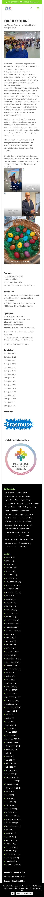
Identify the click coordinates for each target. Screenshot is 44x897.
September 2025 (12, 592)
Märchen (8, 518)
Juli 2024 (9, 634)
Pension (22, 518)
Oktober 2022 (11, 704)
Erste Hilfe (28, 503)
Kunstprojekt (9, 514)
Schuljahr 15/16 (10, 392)
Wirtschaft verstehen (11, 547)
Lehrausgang (29, 514)
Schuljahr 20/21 (10, 374)
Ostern (15, 518)
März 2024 (10, 648)
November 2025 (12, 585)
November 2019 (12, 819)
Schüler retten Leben (11, 529)
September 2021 (12, 746)
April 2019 (9, 840)
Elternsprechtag (10, 503)
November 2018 (12, 858)
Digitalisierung (25, 500)
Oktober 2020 (11, 784)
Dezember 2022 (12, 697)
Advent (19, 493)
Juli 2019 (9, 830)
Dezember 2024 (12, 620)
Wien (32, 539)
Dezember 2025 (12, 582)
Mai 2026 (9, 564)
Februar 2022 (11, 732)
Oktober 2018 (11, 861)
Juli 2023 (9, 672)
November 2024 (12, 624)
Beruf (25, 493)
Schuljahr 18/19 (10, 381)
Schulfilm (18, 521)
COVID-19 (29, 496)
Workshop (23, 547)
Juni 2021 (9, 756)
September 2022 (12, 707)
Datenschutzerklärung (24, 893)
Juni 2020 (9, 795)
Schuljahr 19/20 (10, 378)
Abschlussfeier (9, 493)
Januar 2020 (10, 812)
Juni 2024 (9, 638)
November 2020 (12, 781)
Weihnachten (24, 539)
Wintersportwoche (11, 543)
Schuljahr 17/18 (10, 385)
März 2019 (10, 844)
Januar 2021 (10, 774)
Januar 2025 (10, 617)
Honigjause (14, 511)
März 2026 (10, 571)
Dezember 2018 (12, 854)
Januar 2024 (10, 655)
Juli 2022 (9, 714)
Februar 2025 (11, 613)
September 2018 (12, 865)
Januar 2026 (10, 578)
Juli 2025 (9, 596)
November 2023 (12, 662)
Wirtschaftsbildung (25, 543)
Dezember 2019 (12, 816)
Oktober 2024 (11, 627)
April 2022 (9, 725)
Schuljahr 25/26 (10, 357)
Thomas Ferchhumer (15, 25)
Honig (7, 511)
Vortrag (21, 536)
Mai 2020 (9, 798)
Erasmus (20, 503)
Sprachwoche (24, 529)
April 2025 (9, 606)
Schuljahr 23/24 (10, 28)
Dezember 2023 (12, 658)
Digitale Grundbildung (12, 500)
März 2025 (10, 610)
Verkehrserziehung (11, 536)
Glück (19, 507)
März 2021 (10, 767)
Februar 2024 (11, 652)
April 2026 (9, 568)
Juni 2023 (9, 676)
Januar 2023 (10, 693)
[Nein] (41, 890)
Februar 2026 (11, 575)
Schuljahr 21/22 (10, 371)
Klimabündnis (24, 511)
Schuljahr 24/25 (10, 360)
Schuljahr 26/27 (10, 353)
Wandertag (8, 539)
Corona (21, 496)
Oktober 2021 (11, 742)
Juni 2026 (9, 561)
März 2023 (10, 687)
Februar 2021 (11, 770)
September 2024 (12, 631)
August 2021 (10, 749)
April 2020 (9, 802)
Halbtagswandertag (29, 507)
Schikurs (29, 518)
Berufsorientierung (11, 496)
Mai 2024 (9, 641)
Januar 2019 (10, 851)
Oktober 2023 (11, 666)
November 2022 (12, 700)
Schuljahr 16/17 (10, 388)
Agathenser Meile (10, 279)
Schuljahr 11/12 (10, 406)
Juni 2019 (9, 833)
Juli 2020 (9, 791)
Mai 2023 (9, 679)
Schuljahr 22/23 (10, 367)
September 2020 (12, 788)
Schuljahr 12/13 (10, 402)
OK (13, 893)
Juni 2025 (9, 599)
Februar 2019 (11, 847)
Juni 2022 (9, 718)
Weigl (16, 539)
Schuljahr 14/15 (10, 395)
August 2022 (10, 711)
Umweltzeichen (26, 532)
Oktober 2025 (11, 589)
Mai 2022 (9, 721)
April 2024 (9, 645)
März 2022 (10, 728)
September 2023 (12, 669)
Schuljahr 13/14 (10, 399)
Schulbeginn (9, 521)
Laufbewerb (19, 514)
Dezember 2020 (12, 777)
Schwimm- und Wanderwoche (23, 525)
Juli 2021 (9, 753)
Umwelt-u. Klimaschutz (12, 532)
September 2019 (12, 826)
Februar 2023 (11, 690)
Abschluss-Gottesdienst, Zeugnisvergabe (19, 285)
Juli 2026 (9, 557)
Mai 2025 (9, 603)
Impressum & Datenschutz (14, 872)
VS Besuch (29, 536)
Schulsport (8, 525)
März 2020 (10, 805)
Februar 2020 (11, 809)
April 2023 (9, 683)
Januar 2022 (10, 735)
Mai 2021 (9, 760)
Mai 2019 (9, 837)
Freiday (36, 503)
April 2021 (9, 763)
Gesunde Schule (10, 507)
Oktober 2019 (11, 823)
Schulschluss (27, 521)
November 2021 (12, 739)
